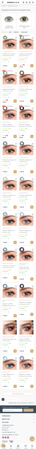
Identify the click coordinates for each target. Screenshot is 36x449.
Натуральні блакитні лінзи (9, 27)
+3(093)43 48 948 (7, 425)
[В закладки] (16, 37)
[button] (32, 20)
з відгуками (24, 32)
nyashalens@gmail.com (8, 432)
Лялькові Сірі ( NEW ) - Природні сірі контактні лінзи (25, 340)
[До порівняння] (16, 40)
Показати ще (18, 394)
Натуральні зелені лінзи (24, 27)
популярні (5, 32)
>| (19, 399)
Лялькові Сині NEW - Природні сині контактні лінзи (9, 305)
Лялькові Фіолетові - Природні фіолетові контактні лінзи (24, 268)
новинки (17, 32)
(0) (10, 58)
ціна (10, 32)
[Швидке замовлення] (16, 44)
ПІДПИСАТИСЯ (28, 410)
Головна (4, 6)
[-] (3, 62)
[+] (9, 62)
